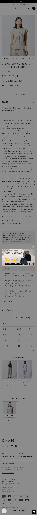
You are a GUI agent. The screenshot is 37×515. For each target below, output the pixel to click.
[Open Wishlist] (34, 512)
